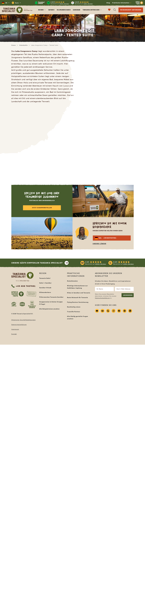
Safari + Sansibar (45, 283)
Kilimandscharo (64, 10)
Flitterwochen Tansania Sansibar (51, 297)
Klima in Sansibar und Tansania (78, 293)
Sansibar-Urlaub (45, 288)
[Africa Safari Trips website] (17, 294)
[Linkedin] (130, 311)
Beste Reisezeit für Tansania (77, 297)
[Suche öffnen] (114, 10)
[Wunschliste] (109, 10)
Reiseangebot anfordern (130, 10)
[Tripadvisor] (102, 311)
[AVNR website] (22, 304)
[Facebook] (119, 311)
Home (13, 45)
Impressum (15, 329)
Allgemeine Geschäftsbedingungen (23, 320)
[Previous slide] (12, 141)
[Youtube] (97, 311)
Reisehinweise (72, 281)
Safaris (51, 10)
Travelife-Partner (73, 312)
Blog (108, 2)
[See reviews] (107, 263)
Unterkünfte (23, 45)
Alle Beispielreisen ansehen (49, 309)
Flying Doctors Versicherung (77, 302)
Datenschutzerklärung (19, 324)
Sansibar (76, 10)
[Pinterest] (125, 311)
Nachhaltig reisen (73, 307)
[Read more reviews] (64, 2)
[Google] (108, 311)
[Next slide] (133, 141)
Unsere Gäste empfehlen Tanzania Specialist (37, 263)
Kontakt (14, 334)
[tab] (69, 174)
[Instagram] (114, 311)
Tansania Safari (45, 278)
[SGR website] (13, 304)
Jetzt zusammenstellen (42, 208)
